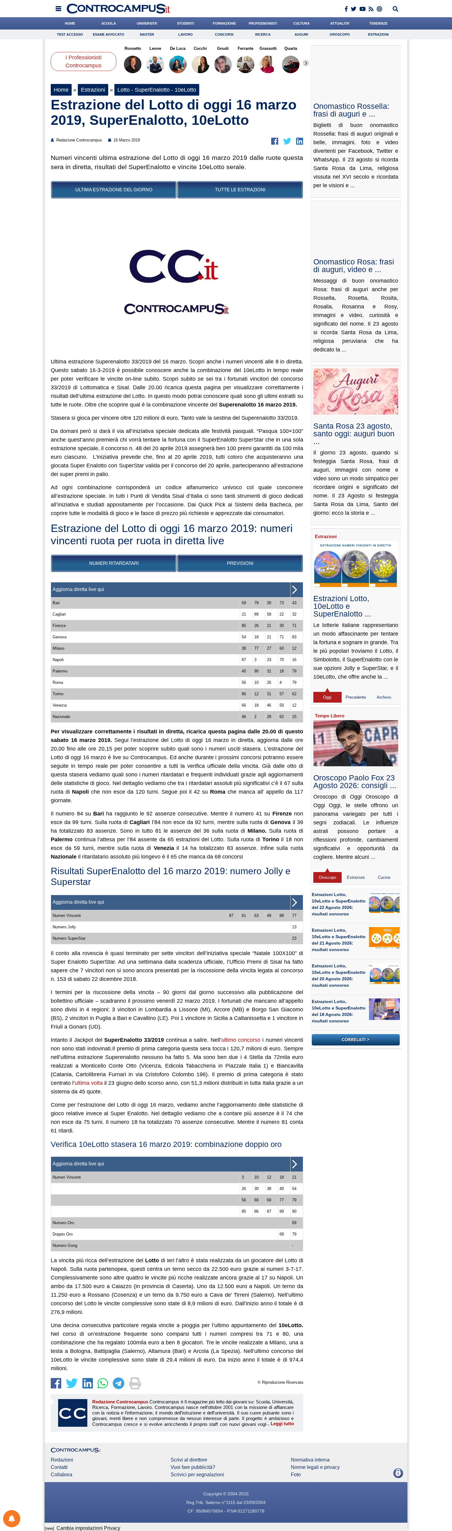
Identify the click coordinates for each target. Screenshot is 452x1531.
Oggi (327, 697)
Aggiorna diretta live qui (78, 589)
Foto (296, 1474)
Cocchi (200, 48)
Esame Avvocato (108, 34)
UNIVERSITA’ (147, 23)
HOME (70, 23)
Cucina (384, 877)
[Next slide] (306, 63)
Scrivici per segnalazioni (197, 1474)
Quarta (290, 48)
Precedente (356, 697)
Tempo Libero (329, 715)
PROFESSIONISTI (263, 23)
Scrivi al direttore (189, 1460)
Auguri (301, 34)
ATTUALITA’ (340, 23)
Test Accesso (70, 34)
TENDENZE (378, 23)
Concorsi (224, 34)
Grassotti (268, 48)
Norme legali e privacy (315, 1467)
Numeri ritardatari (114, 563)
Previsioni (240, 563)
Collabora (61, 1474)
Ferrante (245, 48)
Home (61, 90)
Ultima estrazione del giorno (114, 189)
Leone (155, 48)
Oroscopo (340, 34)
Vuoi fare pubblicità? (193, 1467)
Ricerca (263, 34)
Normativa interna (310, 1460)
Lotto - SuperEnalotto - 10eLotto (156, 90)
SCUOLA (108, 23)
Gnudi (223, 48)
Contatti (59, 1467)
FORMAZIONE (224, 23)
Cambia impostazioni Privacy (88, 1528)
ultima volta (89, 1083)
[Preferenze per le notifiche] (11, 1518)
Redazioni (62, 1460)
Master (147, 34)
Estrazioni (378, 34)
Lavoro (185, 34)
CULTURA (301, 23)
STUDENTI (185, 23)
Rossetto (133, 48)
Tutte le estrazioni (240, 189)
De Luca (177, 48)
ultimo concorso (240, 1040)
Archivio (384, 697)
